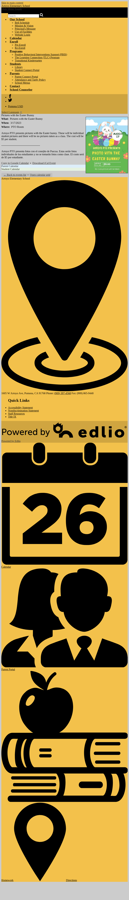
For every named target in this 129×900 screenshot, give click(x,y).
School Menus (22, 82)
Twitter (10, 100)
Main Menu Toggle (11, 8)
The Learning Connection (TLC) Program (37, 57)
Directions (71, 880)
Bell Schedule (22, 22)
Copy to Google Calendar (15, 163)
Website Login (22, 34)
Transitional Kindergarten (28, 60)
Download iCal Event (44, 163)
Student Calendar (10, 169)
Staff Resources (16, 413)
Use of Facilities (23, 31)
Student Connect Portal (27, 70)
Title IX (12, 416)
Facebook (10, 96)
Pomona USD (15, 106)
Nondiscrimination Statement (23, 410)
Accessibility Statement (20, 407)
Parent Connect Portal (26, 76)
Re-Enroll (20, 47)
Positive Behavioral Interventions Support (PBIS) (41, 54)
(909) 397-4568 (62, 393)
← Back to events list (15, 174)
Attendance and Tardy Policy (30, 79)
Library (19, 67)
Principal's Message (25, 28)
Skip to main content (12, 2)
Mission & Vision (24, 25)
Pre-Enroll (20, 44)
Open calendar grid (40, 174)
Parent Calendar (9, 166)
